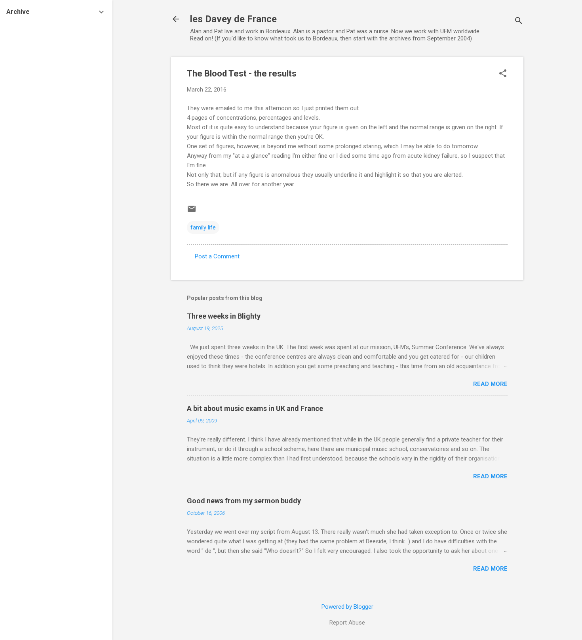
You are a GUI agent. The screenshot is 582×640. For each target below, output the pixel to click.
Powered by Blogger (347, 606)
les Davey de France (233, 19)
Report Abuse (347, 622)
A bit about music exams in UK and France (255, 408)
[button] (503, 74)
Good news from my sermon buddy (244, 501)
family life (203, 227)
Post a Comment (217, 256)
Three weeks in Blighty (224, 316)
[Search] (518, 22)
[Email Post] (191, 211)
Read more (490, 384)
